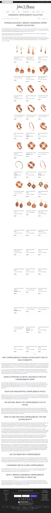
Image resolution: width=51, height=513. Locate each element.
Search (6, 497)
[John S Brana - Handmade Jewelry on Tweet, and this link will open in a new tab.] (19, 499)
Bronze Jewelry (45, 497)
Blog (43, 11)
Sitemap (6, 498)
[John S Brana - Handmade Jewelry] (25, 7)
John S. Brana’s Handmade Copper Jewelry (27, 28)
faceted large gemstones (30, 31)
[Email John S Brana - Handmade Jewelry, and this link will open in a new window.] (31, 499)
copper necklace (26, 460)
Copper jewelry (12, 366)
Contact (38, 11)
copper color (24, 385)
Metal (13, 11)
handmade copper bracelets (9, 394)
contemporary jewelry (17, 397)
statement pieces (30, 469)
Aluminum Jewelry (45, 494)
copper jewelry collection (26, 386)
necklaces (41, 428)
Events (6, 495)
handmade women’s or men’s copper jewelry (20, 480)
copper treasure (4, 40)
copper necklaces (20, 394)
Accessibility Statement (25, 508)
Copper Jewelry (45, 498)
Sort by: (39, 18)
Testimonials (6, 494)
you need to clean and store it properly (19, 426)
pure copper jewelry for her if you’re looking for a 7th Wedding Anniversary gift (23, 468)
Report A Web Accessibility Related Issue (25, 504)
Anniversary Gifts (26, 11)
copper (37, 30)
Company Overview (6, 493)
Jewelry (7, 11)
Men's (19, 11)
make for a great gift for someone (32, 396)
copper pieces (22, 372)
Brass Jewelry (44, 495)
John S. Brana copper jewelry (18, 367)
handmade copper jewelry (21, 382)
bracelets (2, 430)
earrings (18, 370)
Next (35, 353)
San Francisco (39, 28)
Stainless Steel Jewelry (45, 500)
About (33, 11)
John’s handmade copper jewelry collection (8, 469)
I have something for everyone (42, 460)
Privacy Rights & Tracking (34, 508)
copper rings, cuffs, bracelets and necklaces (8, 459)
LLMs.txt (6, 500)
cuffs (25, 370)
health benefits (37, 364)
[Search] (11, 2)
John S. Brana (38, 39)
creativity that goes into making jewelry (8, 39)
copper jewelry (9, 444)
